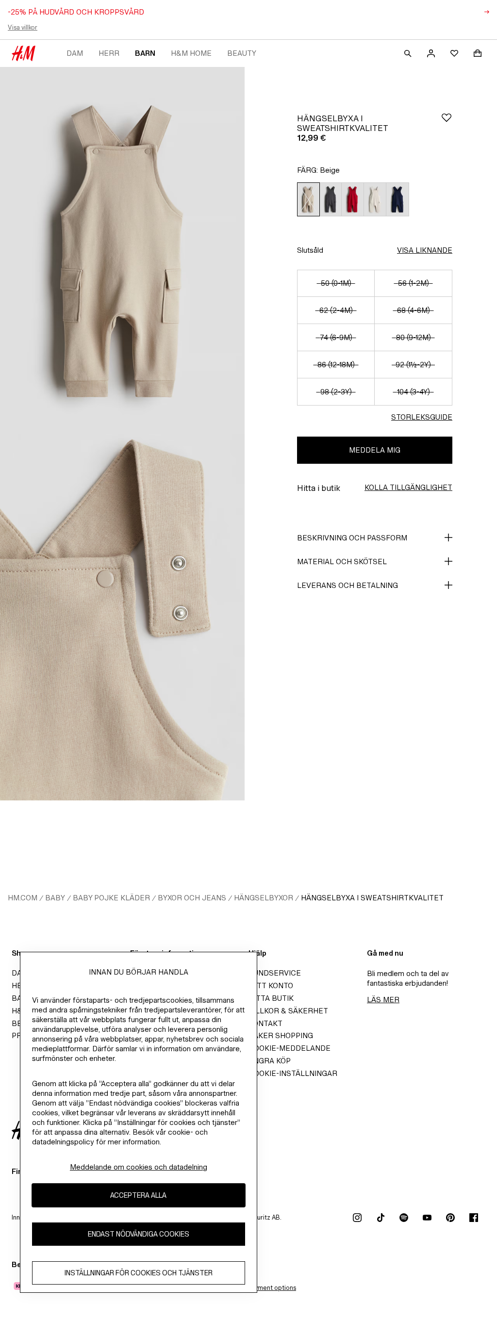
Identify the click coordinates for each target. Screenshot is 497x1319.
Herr (109, 53)
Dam (74, 53)
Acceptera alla (138, 1195)
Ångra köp (269, 1061)
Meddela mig (374, 450)
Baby (55, 898)
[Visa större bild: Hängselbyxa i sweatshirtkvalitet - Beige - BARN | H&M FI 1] (122, 250)
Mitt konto (270, 985)
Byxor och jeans (192, 898)
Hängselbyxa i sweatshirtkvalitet (372, 898)
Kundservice (274, 973)
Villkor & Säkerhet (288, 1011)
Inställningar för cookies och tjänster (139, 1273)
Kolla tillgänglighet (408, 487)
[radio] (308, 199)
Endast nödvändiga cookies (138, 1234)
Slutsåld (310, 250)
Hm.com (22, 898)
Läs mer (383, 999)
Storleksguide (421, 417)
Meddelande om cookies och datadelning (138, 1167)
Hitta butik (271, 998)
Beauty (241, 53)
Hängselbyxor (263, 898)
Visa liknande (424, 250)
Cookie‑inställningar (292, 1073)
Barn (145, 53)
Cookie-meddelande (289, 1048)
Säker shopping (280, 1035)
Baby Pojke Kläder (111, 898)
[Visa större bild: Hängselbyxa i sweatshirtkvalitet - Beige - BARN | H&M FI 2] (122, 617)
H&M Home (191, 53)
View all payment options (260, 1287)
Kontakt (265, 1023)
